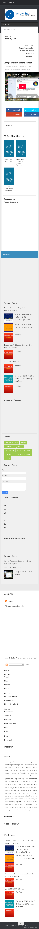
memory (10, 790)
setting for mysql (23, 804)
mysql (22, 790)
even (10, 781)
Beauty (7, 688)
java (15, 787)
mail (6, 790)
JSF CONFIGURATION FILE (13, 361)
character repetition (23, 454)
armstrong (10, 450)
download (28, 779)
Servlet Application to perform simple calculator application (17, 309)
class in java (20, 767)
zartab (8, 66)
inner (11, 784)
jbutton (20, 787)
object (14, 793)
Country (7, 709)
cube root (23, 776)
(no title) (18, 334)
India (6, 731)
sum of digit (33, 807)
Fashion (7, 684)
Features (7, 693)
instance (34, 784)
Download (8, 740)
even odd (15, 781)
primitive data (9, 801)
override (34, 793)
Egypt (6, 727)
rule (24, 801)
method (16, 790)
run (27, 801)
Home (4, 2)
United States (9, 711)
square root (33, 804)
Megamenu (8, 674)
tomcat (23, 69)
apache (7, 69)
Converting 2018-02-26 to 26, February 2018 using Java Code (24, 378)
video (28, 69)
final (32, 781)
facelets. (20, 781)
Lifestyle (7, 681)
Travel (6, 677)
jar (6, 787)
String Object (23, 807)
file (29, 781)
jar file (10, 787)
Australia (7, 715)
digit (23, 779)
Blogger (34, 658)
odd (19, 793)
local (35, 787)
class (8, 458)
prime (12, 799)
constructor (8, 776)
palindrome (9, 796)
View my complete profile (14, 606)
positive (7, 799)
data (27, 776)
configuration (15, 69)
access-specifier (12, 442)
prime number (19, 799)
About (11, 2)
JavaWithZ (8, 925)
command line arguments (28, 770)
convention (16, 776)
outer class (26, 793)
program (18, 801)
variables (17, 810)
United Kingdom (10, 723)
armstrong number (24, 450)
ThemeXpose (33, 928)
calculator (9, 454)
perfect (24, 796)
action (23, 442)
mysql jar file (27, 790)
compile (7, 773)
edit (32, 778)
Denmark (7, 719)
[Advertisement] (19, 278)
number (8, 793)
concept (13, 773)
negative (34, 790)
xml (31, 810)
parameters (18, 796)
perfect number (32, 796)
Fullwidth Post (9, 700)
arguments (18, 446)
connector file (32, 773)
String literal (14, 807)
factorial (25, 781)
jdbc (24, 787)
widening (27, 810)
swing (7, 810)
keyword (30, 787)
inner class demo (25, 784)
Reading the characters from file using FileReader (24, 325)
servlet (30, 801)
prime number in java (30, 799)
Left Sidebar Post (10, 696)
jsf (27, 787)
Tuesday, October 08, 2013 (21, 66)
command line (13, 770)
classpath (28, 767)
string (7, 807)
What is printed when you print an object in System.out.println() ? (24, 317)
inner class (16, 784)
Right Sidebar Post (11, 704)
